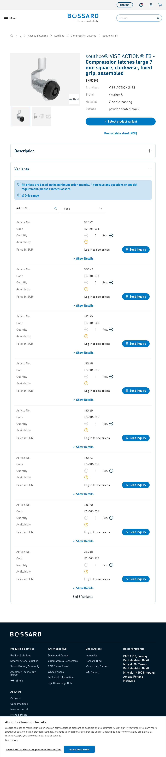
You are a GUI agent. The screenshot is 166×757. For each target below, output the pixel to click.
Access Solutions (38, 35)
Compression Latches (83, 35)
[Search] (158, 18)
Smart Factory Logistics (24, 660)
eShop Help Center (97, 666)
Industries (91, 655)
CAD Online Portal (58, 666)
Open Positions (19, 703)
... (20, 35)
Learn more (11, 740)
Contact (124, 4)
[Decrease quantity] (86, 235)
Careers (15, 698)
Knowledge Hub (62, 683)
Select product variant (122, 121)
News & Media (18, 714)
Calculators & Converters (63, 660)
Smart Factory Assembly (24, 666)
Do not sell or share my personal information (33, 749)
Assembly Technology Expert (23, 673)
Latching (59, 35)
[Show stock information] (86, 242)
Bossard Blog (94, 660)
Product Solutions (20, 655)
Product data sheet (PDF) (120, 133)
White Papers (56, 671)
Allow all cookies (79, 749)
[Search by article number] (55, 208)
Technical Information (61, 677)
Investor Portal (19, 709)
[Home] (11, 35)
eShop (19, 680)
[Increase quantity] (111, 235)
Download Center (58, 655)
